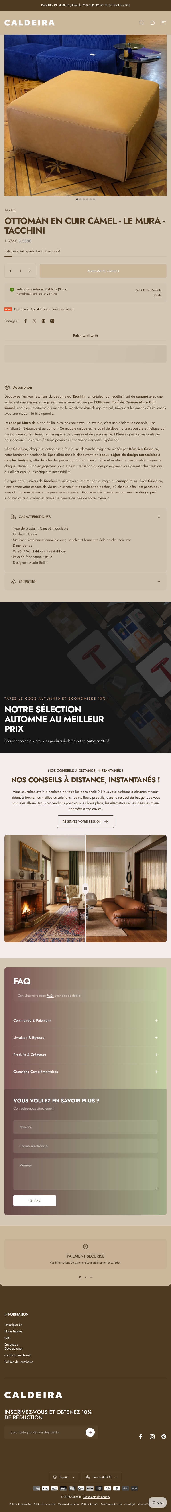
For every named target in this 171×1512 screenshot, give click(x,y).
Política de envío (89, 1504)
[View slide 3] (91, 1277)
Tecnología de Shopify (96, 1497)
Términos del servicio (68, 1504)
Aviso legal (129, 1504)
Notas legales (13, 1331)
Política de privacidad (44, 1504)
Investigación (13, 1325)
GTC (7, 1338)
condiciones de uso (17, 1355)
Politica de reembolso (18, 1362)
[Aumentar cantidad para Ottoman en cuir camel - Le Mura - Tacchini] (31, 270)
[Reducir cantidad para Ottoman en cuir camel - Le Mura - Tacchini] (10, 270)
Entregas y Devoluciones (13, 1346)
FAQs (50, 995)
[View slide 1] (80, 1277)
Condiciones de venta (111, 1504)
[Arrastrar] (85, 888)
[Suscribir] (90, 1432)
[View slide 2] (85, 1277)
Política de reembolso (20, 1504)
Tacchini (10, 210)
